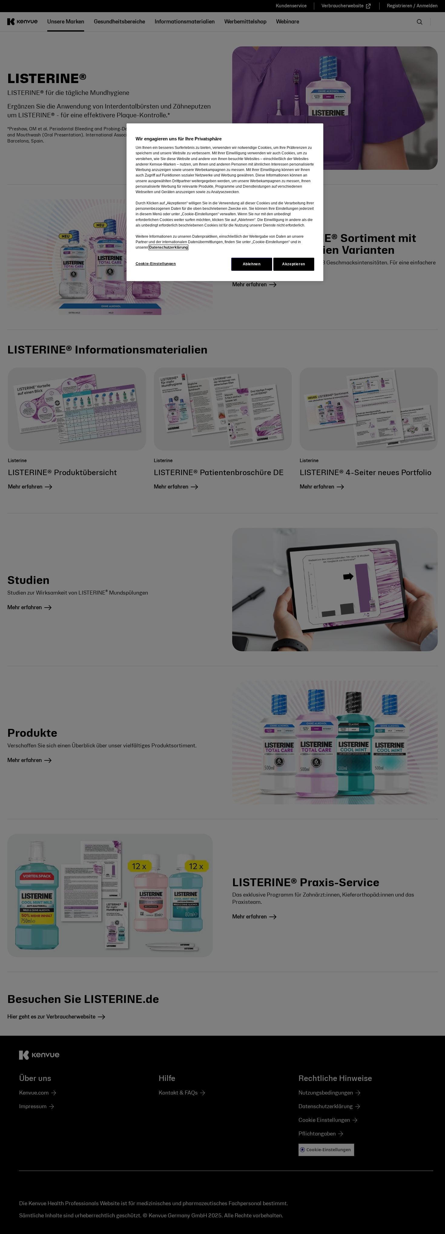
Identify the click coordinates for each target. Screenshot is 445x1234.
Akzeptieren (293, 264)
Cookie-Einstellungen (156, 264)
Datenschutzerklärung (168, 247)
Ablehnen (252, 264)
